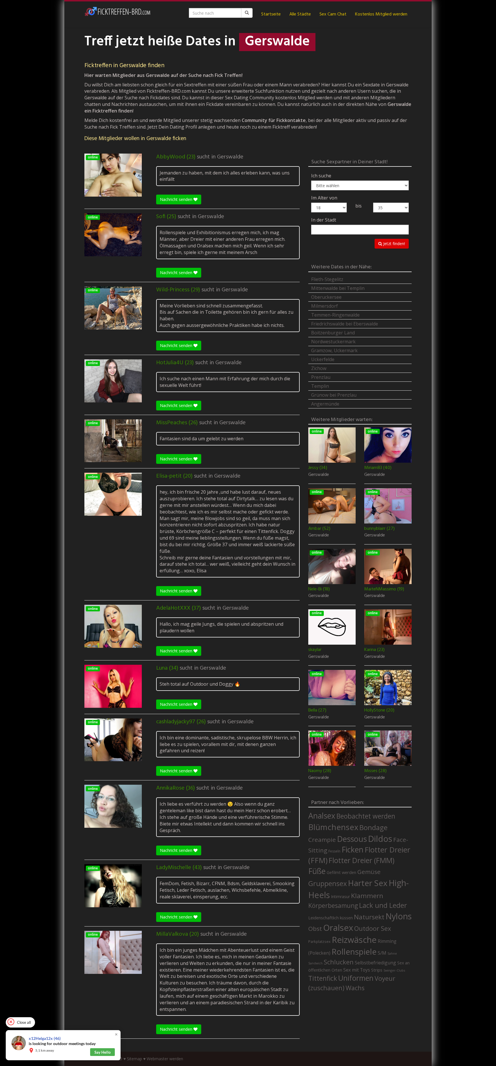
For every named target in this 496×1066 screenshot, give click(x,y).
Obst (315, 928)
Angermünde (325, 404)
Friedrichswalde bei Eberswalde (344, 324)
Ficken (352, 849)
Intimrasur (340, 896)
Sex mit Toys (356, 970)
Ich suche (321, 176)
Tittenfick (322, 978)
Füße (317, 871)
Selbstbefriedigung (375, 963)
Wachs (355, 988)
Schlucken (339, 962)
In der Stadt (323, 220)
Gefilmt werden (341, 872)
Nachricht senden (176, 199)
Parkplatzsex (319, 941)
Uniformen (355, 978)
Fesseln (334, 851)
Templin (320, 386)
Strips (376, 970)
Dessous (352, 839)
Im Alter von (324, 198)
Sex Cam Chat (332, 14)
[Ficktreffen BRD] (117, 14)
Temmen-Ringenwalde (335, 315)
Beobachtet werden (365, 816)
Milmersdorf (324, 306)
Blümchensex (333, 827)
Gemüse (369, 872)
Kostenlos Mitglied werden (381, 14)
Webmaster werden (165, 1058)
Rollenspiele (354, 951)
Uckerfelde (322, 359)
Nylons (398, 916)
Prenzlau (320, 377)
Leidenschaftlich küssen (330, 917)
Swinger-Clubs (394, 970)
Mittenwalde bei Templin (338, 288)
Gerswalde (230, 157)
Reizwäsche (354, 939)
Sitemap (134, 1058)
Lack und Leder (383, 905)
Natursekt (369, 916)
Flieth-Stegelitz (327, 279)
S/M (382, 952)
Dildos (380, 838)
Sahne (392, 953)
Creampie (322, 840)
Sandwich (315, 963)
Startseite (271, 14)
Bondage (373, 827)
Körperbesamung (333, 906)
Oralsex (338, 927)
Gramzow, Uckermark (334, 350)
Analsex (321, 815)
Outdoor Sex (372, 928)
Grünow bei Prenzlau (333, 395)
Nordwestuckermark (333, 341)
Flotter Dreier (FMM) (361, 860)
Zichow (318, 368)
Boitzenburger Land (333, 333)
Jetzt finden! (393, 243)
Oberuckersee (326, 297)
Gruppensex (327, 883)
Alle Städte (300, 14)
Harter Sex (368, 882)
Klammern (367, 895)
